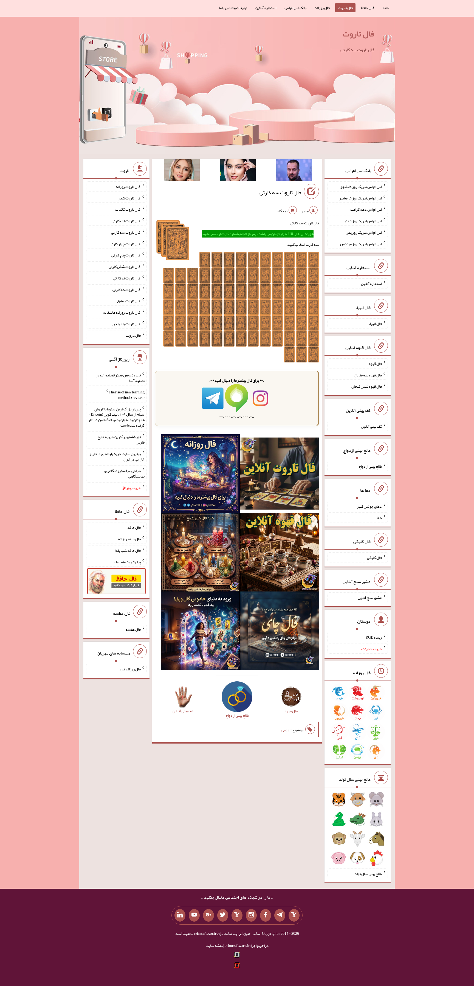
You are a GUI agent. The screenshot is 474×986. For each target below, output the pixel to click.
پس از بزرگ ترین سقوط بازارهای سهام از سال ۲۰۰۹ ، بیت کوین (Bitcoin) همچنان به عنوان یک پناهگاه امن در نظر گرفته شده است (116, 417)
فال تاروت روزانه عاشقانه (122, 312)
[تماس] (237, 915)
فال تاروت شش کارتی (125, 266)
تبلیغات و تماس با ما (233, 8)
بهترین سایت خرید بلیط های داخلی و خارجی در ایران (117, 456)
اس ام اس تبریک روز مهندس (361, 243)
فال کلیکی (374, 557)
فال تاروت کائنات (128, 209)
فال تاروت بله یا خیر (126, 324)
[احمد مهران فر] (294, 171)
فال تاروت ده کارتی (126, 289)
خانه (385, 8)
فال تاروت (345, 8)
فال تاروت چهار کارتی (125, 243)
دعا (379, 517)
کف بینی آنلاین (371, 426)
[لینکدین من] (179, 915)
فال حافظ (367, 8)
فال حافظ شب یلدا (128, 550)
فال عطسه (133, 629)
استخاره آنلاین (265, 8)
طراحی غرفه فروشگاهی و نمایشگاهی (124, 473)
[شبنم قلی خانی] (182, 171)
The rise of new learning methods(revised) (127, 394)
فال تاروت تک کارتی (126, 221)
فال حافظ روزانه (129, 539)
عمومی (286, 730)
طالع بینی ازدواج (370, 466)
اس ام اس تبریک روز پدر (364, 232)
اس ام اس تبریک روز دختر (363, 221)
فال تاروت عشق (129, 301)
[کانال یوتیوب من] (194, 915)
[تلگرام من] (279, 915)
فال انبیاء (375, 323)
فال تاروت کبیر (130, 198)
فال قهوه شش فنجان (366, 386)
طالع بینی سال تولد (368, 873)
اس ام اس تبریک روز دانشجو (361, 186)
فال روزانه (322, 8)
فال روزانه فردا (130, 669)
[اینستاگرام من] (251, 915)
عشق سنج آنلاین (370, 597)
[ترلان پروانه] (238, 171)
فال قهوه (375, 363)
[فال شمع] (200, 553)
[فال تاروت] (279, 475)
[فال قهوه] (279, 553)
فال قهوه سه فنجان (368, 375)
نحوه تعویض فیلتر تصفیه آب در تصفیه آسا (120, 377)
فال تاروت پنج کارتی (126, 255)
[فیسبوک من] (265, 915)
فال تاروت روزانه (128, 186)
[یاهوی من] (294, 915)
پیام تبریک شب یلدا (126, 561)
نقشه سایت (214, 945)
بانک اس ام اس (295, 8)
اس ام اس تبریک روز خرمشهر (360, 198)
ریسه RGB (374, 637)
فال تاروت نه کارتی (127, 278)
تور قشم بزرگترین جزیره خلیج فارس (121, 439)
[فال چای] (279, 632)
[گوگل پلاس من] (208, 915)
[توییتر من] (222, 915)
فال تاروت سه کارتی (280, 192)
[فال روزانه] (200, 475)
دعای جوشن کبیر (369, 506)
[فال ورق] (200, 632)
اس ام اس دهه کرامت (366, 209)
